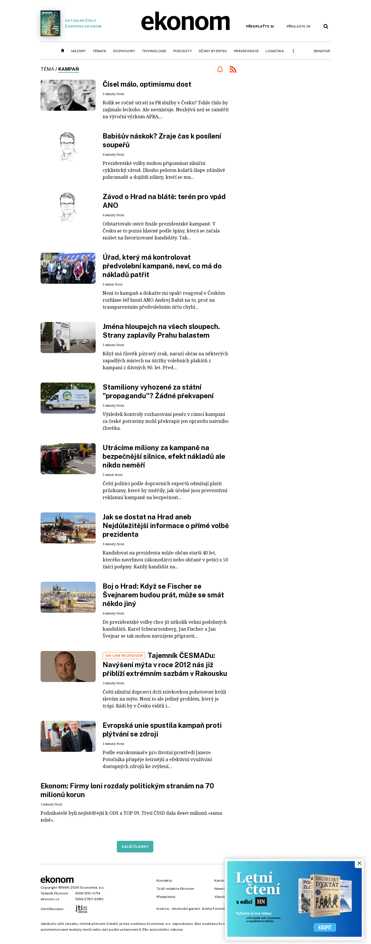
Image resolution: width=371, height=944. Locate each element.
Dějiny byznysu (213, 51)
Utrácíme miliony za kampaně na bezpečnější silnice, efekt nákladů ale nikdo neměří (164, 456)
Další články (135, 847)
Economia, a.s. (92, 887)
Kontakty (164, 880)
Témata (99, 51)
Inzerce (163, 909)
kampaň (68, 69)
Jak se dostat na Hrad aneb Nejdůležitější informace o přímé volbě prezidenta (166, 525)
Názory (78, 51)
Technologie (154, 51)
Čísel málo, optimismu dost (147, 84)
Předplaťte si (260, 26)
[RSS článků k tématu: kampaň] (233, 70)
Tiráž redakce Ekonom (175, 889)
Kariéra (220, 880)
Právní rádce (246, 51)
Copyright (49, 887)
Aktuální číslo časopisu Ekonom (83, 23)
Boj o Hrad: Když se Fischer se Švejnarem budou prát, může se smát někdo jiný (163, 594)
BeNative (322, 51)
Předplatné (166, 897)
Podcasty (182, 51)
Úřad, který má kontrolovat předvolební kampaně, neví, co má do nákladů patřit (162, 266)
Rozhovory (124, 51)
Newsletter (223, 889)
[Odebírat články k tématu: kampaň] (220, 69)
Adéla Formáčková (218, 909)
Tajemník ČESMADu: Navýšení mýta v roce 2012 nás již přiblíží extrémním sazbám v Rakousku (165, 664)
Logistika (275, 51)
